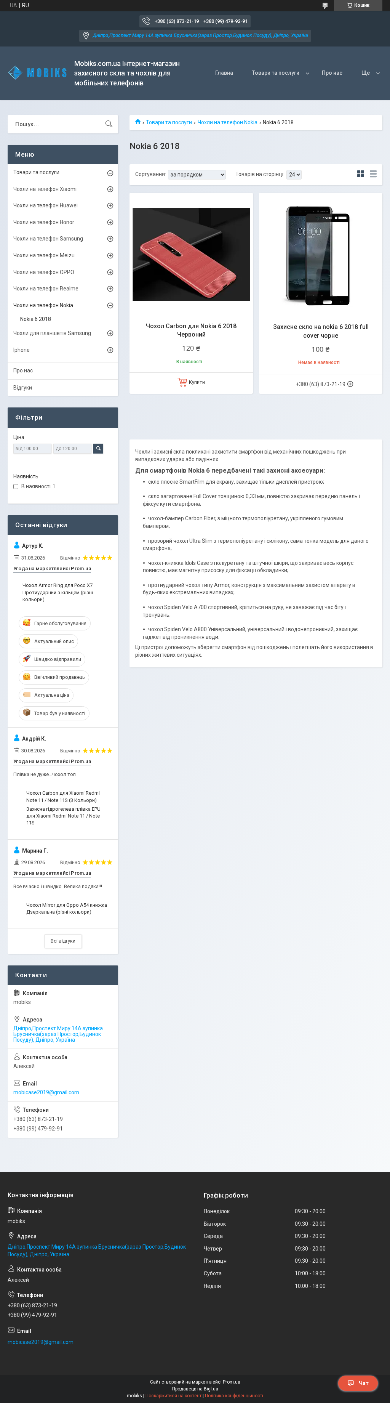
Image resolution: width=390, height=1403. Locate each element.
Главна (224, 73)
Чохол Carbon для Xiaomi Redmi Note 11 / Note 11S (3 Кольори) (63, 796)
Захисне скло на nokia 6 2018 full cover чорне (321, 331)
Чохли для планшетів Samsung (52, 333)
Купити (197, 382)
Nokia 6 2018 (35, 319)
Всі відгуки (63, 941)
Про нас (332, 73)
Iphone (21, 350)
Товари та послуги (275, 73)
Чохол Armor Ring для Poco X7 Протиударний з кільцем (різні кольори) (57, 592)
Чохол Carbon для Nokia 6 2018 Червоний (191, 330)
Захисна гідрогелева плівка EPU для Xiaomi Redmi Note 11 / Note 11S (63, 816)
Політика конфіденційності (234, 1395)
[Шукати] (109, 124)
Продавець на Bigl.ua (195, 1389)
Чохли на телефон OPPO (43, 272)
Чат (364, 1383)
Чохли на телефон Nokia (227, 122)
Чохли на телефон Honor (43, 222)
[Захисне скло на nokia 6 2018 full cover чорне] (320, 254)
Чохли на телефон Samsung (48, 239)
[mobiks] (38, 73)
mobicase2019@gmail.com (46, 1092)
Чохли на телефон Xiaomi (45, 189)
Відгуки (22, 388)
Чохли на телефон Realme (45, 288)
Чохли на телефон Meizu (44, 255)
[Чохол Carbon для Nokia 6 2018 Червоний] (191, 254)
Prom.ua (231, 1382)
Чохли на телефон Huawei (45, 205)
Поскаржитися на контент (173, 1395)
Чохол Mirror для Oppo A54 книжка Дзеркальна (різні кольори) (66, 908)
